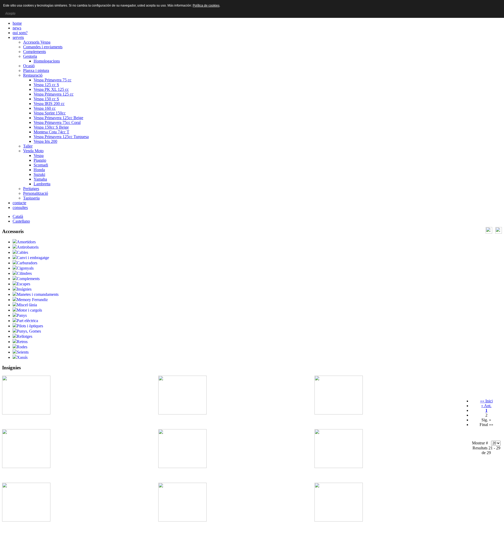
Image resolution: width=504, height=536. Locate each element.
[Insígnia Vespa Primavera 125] (338, 466)
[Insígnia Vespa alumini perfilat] (182, 413)
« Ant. (486, 405)
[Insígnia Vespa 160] (26, 413)
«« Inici (486, 401)
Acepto (10, 13)
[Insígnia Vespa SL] (26, 520)
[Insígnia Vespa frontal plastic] (338, 413)
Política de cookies (206, 5)
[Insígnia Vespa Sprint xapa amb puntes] (182, 520)
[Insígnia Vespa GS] (26, 466)
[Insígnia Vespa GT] (182, 466)
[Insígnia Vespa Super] (338, 520)
